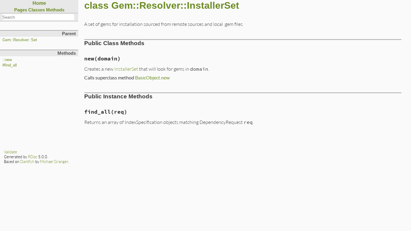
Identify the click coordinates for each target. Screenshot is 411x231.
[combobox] (38, 17)
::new (7, 60)
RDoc (32, 156)
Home (39, 3)
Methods (55, 9)
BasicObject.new (152, 77)
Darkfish (27, 161)
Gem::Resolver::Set (19, 40)
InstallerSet (126, 69)
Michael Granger (54, 161)
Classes (36, 9)
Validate (10, 151)
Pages (20, 9)
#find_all (9, 65)
